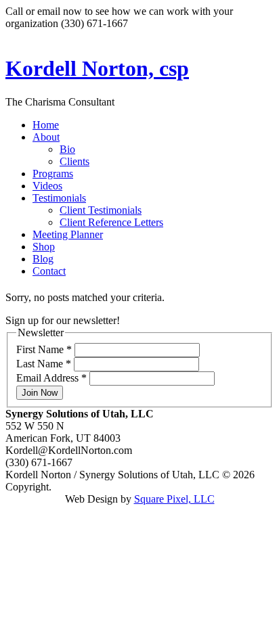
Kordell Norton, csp (97, 68)
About (46, 137)
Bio (67, 149)
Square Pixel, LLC (174, 499)
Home (46, 125)
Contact (49, 271)
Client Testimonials (101, 210)
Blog (43, 259)
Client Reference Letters (111, 222)
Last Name (43, 363)
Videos (47, 185)
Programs (53, 173)
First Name (44, 349)
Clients (74, 161)
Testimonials (59, 198)
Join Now (40, 393)
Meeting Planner (68, 234)
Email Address (51, 378)
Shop (44, 246)
